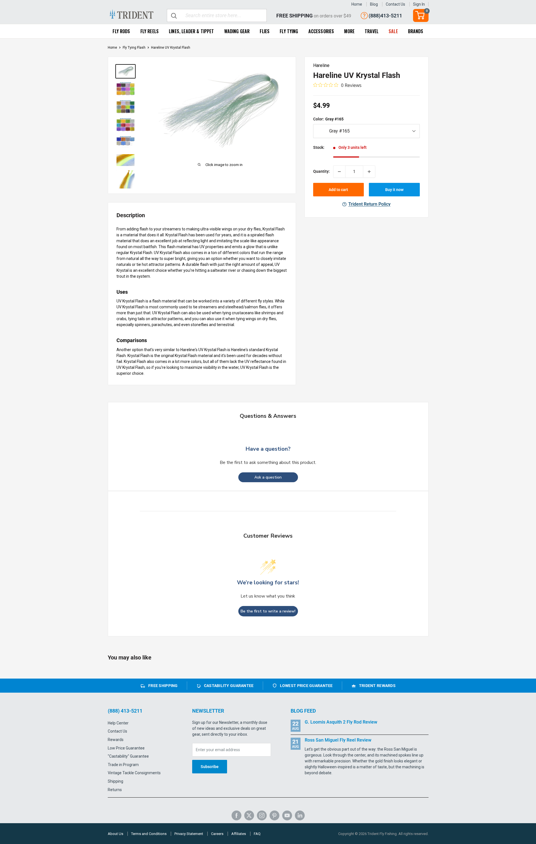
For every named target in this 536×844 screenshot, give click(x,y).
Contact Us (395, 4)
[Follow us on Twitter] (249, 815)
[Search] (174, 15)
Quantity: (321, 171)
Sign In (419, 4)
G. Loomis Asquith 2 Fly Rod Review (341, 722)
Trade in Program (123, 764)
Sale (393, 31)
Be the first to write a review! (268, 611)
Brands (415, 31)
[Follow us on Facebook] (236, 815)
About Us (115, 834)
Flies (265, 31)
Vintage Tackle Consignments (134, 773)
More (349, 31)
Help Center (118, 723)
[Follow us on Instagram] (262, 815)
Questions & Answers (268, 416)
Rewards (116, 739)
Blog (374, 4)
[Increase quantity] (369, 172)
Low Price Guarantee (126, 748)
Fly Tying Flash (134, 48)
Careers (217, 834)
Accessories (321, 31)
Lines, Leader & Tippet (191, 31)
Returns (115, 789)
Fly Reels (149, 31)
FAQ (257, 834)
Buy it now (394, 189)
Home (356, 4)
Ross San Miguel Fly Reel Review (338, 740)
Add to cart (338, 189)
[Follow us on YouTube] (287, 815)
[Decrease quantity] (339, 172)
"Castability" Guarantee (128, 756)
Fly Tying (289, 31)
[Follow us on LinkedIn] (300, 815)
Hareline (321, 65)
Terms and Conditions (149, 834)
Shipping (115, 781)
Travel (371, 31)
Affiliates (238, 834)
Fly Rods (121, 31)
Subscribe (210, 766)
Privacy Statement (188, 834)
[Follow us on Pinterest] (274, 815)
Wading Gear (237, 31)
